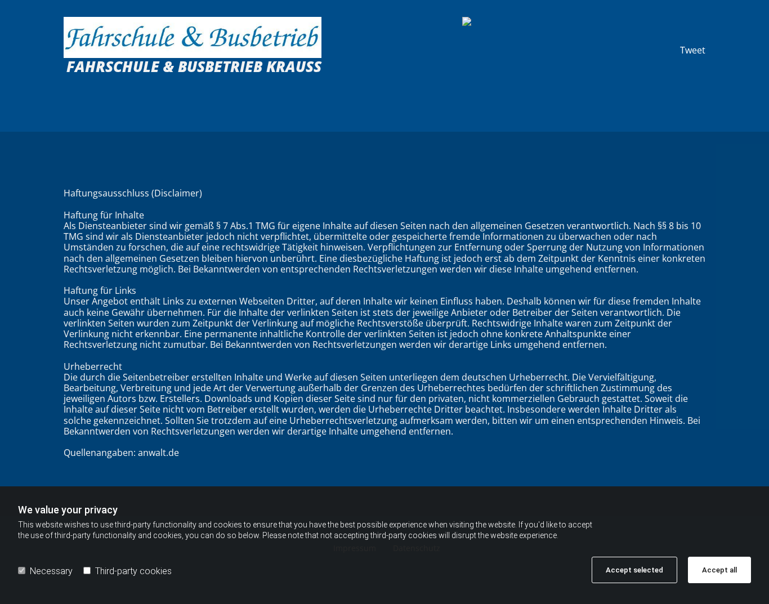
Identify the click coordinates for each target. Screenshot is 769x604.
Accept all (719, 570)
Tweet (692, 50)
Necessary (51, 571)
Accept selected (634, 570)
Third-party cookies (133, 571)
